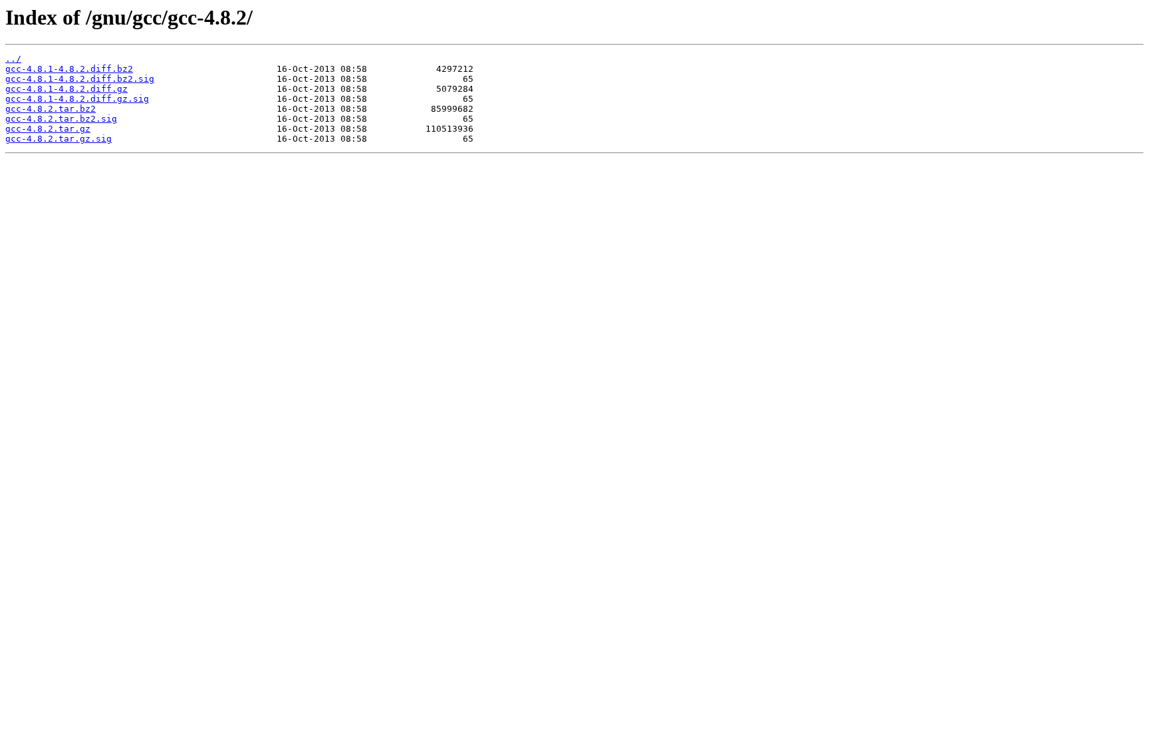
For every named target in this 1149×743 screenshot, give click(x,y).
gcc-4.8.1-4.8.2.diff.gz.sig (77, 99)
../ (13, 59)
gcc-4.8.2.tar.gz (47, 129)
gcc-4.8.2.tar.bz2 (50, 109)
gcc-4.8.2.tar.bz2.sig (61, 119)
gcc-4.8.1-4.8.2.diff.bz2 (69, 69)
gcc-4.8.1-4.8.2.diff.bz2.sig (79, 79)
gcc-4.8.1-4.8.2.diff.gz (66, 89)
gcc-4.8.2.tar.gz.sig (58, 139)
